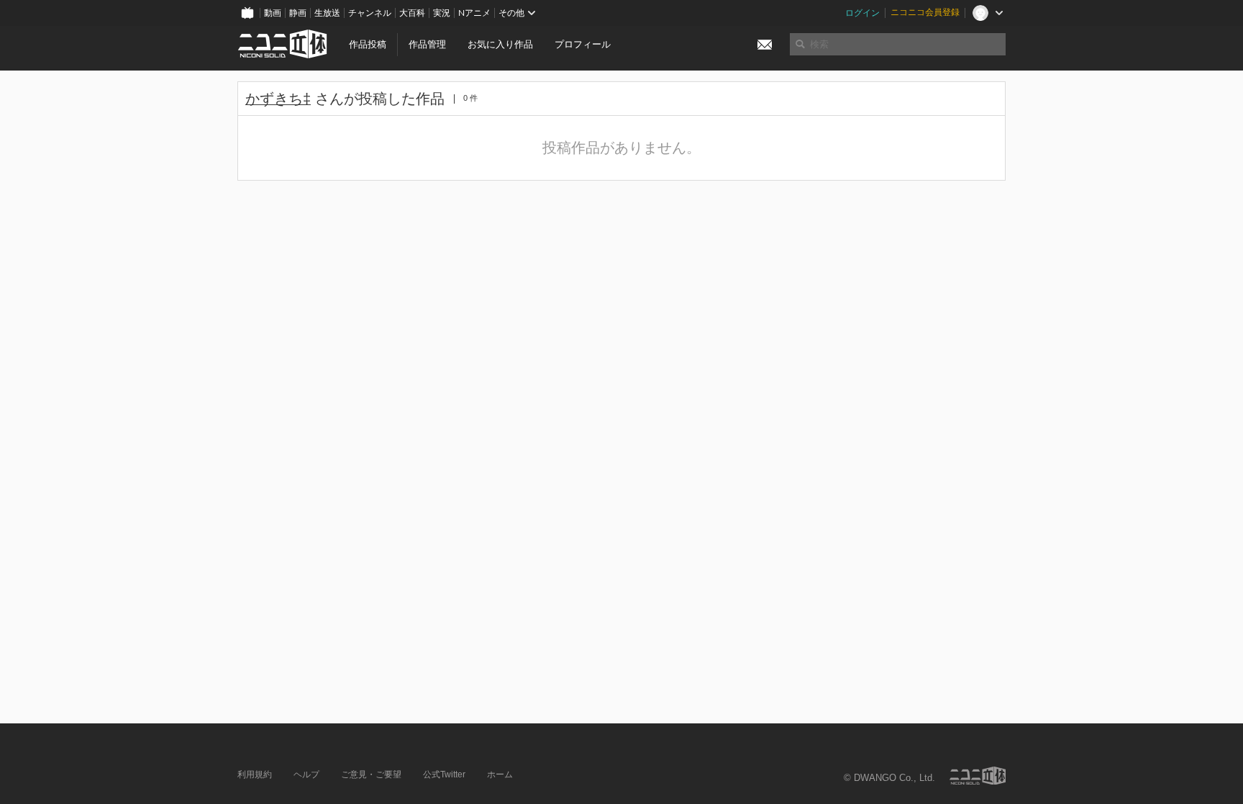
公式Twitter (444, 774)
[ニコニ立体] (978, 776)
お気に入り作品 (500, 44)
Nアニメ (474, 13)
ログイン (862, 13)
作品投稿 (367, 44)
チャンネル (369, 13)
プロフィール (583, 44)
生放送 (327, 13)
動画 (272, 13)
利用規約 (254, 774)
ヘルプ (306, 774)
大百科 (412, 13)
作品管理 (427, 44)
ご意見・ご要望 (371, 774)
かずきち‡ (278, 99)
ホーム (500, 774)
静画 (297, 13)
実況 (441, 13)
